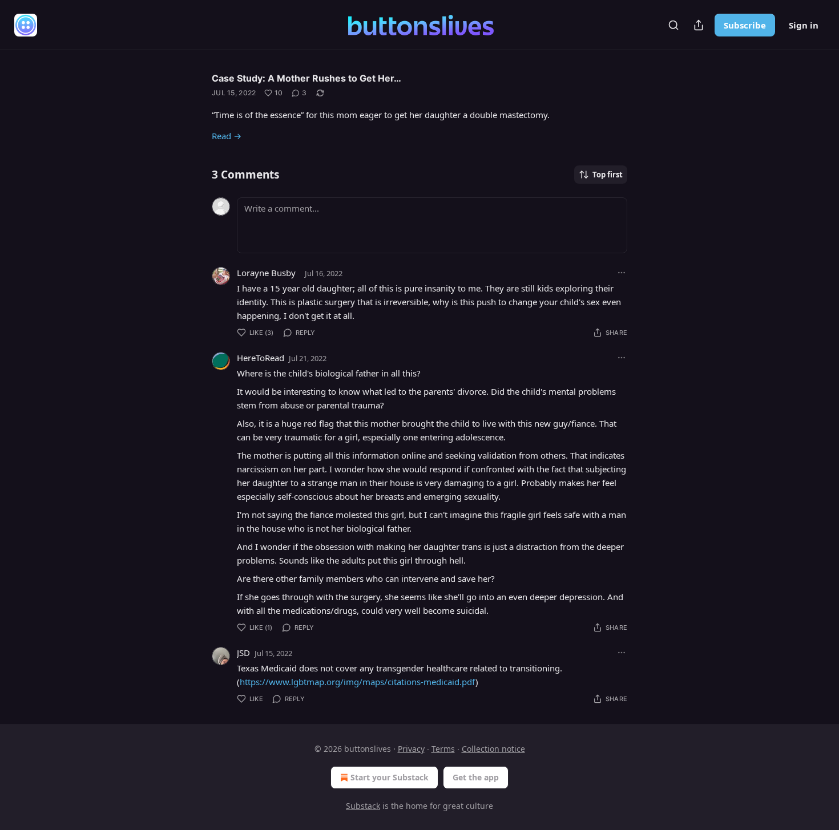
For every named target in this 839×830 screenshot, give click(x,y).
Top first (607, 174)
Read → (226, 135)
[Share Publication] (698, 25)
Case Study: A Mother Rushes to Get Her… (306, 78)
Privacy (411, 748)
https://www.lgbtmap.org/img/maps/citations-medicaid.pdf (357, 681)
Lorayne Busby (266, 272)
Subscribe (745, 25)
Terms (443, 748)
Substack (363, 805)
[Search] (673, 25)
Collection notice (493, 748)
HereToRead (260, 357)
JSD (243, 652)
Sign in (803, 25)
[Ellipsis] (621, 273)
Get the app (476, 777)
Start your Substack (389, 777)
